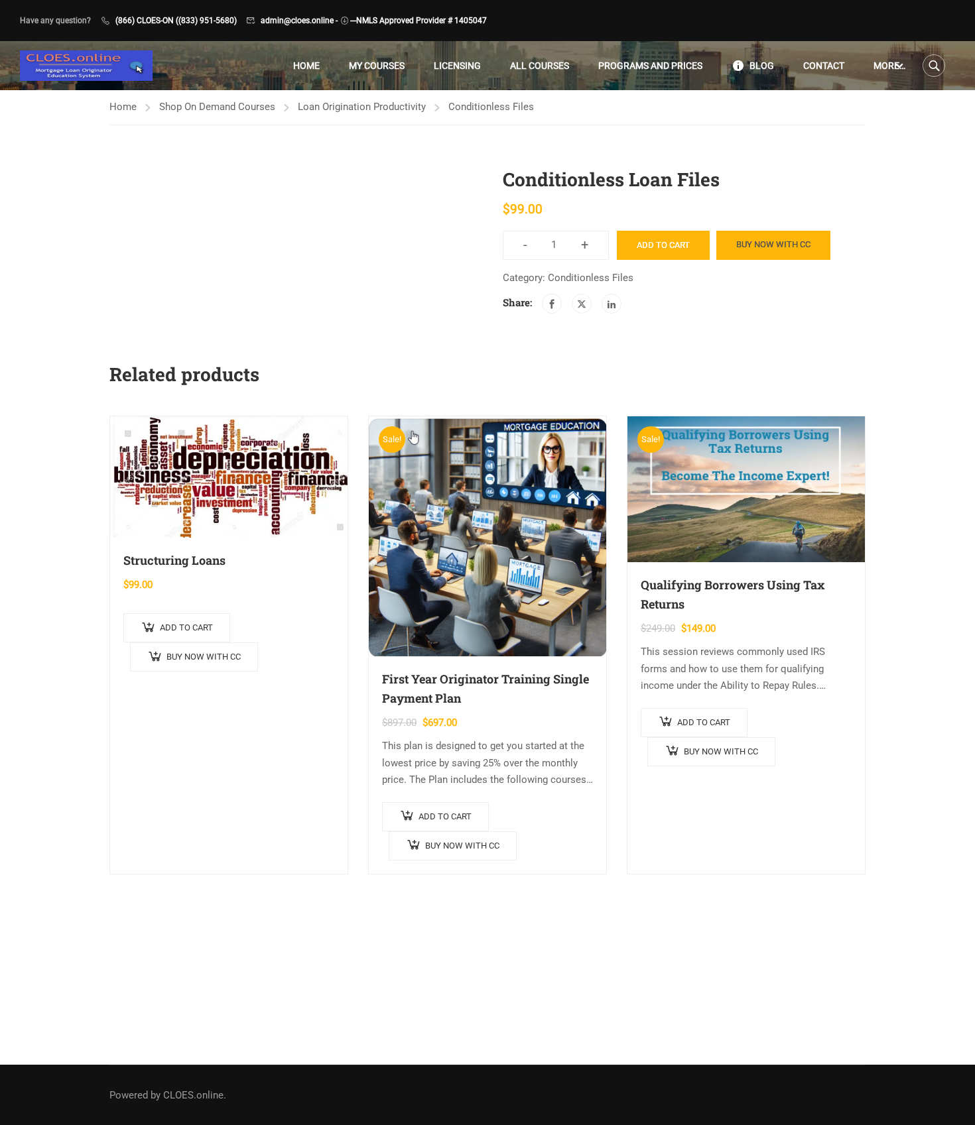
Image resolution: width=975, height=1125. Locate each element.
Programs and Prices (650, 65)
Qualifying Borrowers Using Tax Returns (733, 594)
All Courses (539, 65)
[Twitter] (582, 304)
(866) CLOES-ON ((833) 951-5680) (176, 20)
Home (306, 65)
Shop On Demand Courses (217, 107)
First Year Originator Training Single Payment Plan (485, 688)
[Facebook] (552, 304)
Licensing (457, 65)
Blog (761, 65)
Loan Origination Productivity (362, 107)
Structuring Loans (174, 560)
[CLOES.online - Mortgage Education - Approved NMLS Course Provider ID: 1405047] (86, 66)
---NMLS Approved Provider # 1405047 (418, 20)
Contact (823, 65)
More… (889, 65)
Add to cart (663, 245)
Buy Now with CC (773, 244)
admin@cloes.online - (299, 20)
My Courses (377, 65)
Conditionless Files (491, 107)
